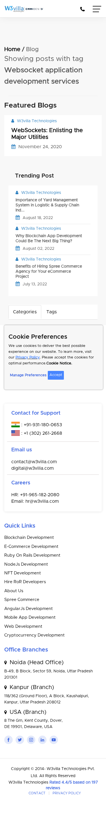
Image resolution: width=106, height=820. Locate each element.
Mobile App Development (30, 617)
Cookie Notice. (59, 363)
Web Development (23, 626)
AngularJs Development (28, 609)
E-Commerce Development (31, 547)
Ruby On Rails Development (32, 555)
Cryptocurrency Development (34, 635)
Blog (32, 49)
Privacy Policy (28, 357)
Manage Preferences (28, 375)
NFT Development (22, 573)
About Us (13, 591)
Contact (37, 793)
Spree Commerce (21, 600)
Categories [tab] (25, 312)
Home (12, 49)
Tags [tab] (51, 312)
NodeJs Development (26, 564)
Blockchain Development (29, 537)
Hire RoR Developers (25, 582)
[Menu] (97, 10)
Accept (55, 375)
